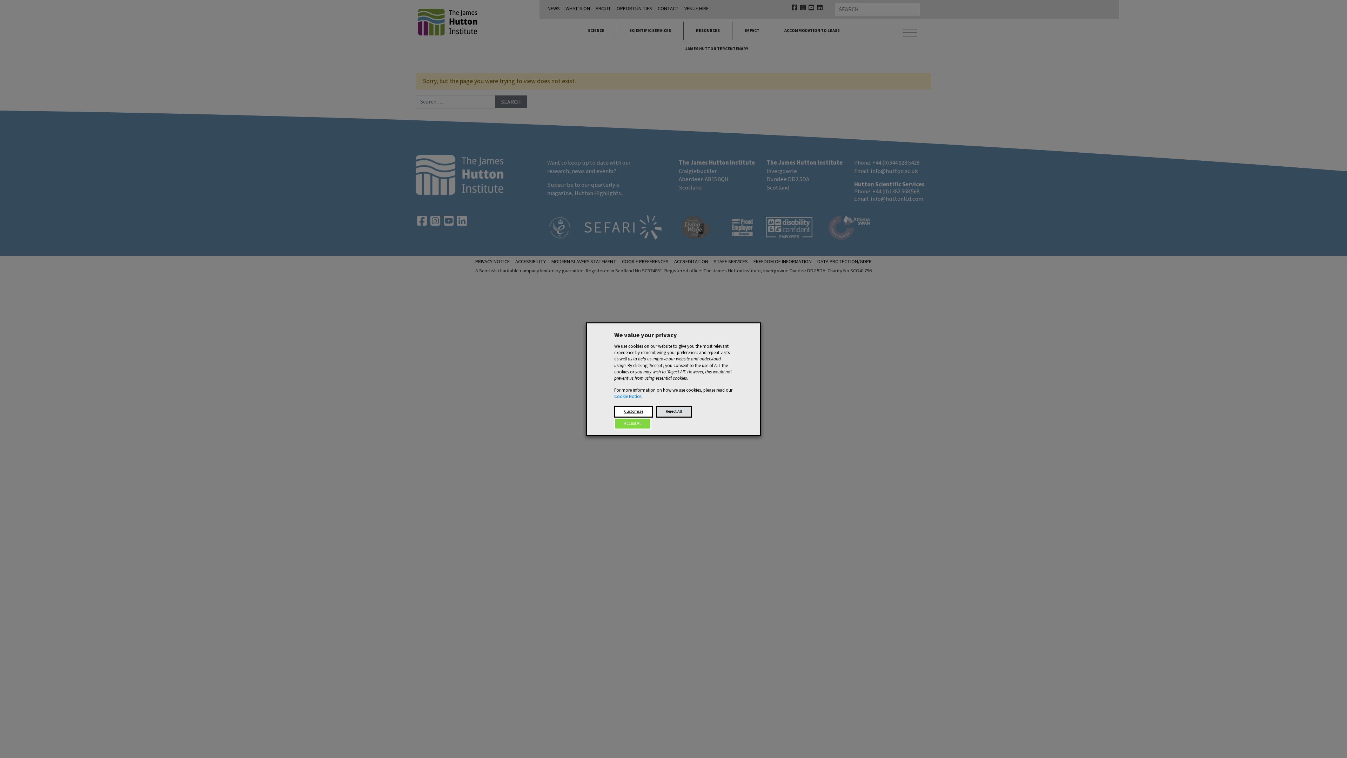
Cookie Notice (627, 397)
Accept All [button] (633, 423)
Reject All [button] (674, 411)
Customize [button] (633, 411)
